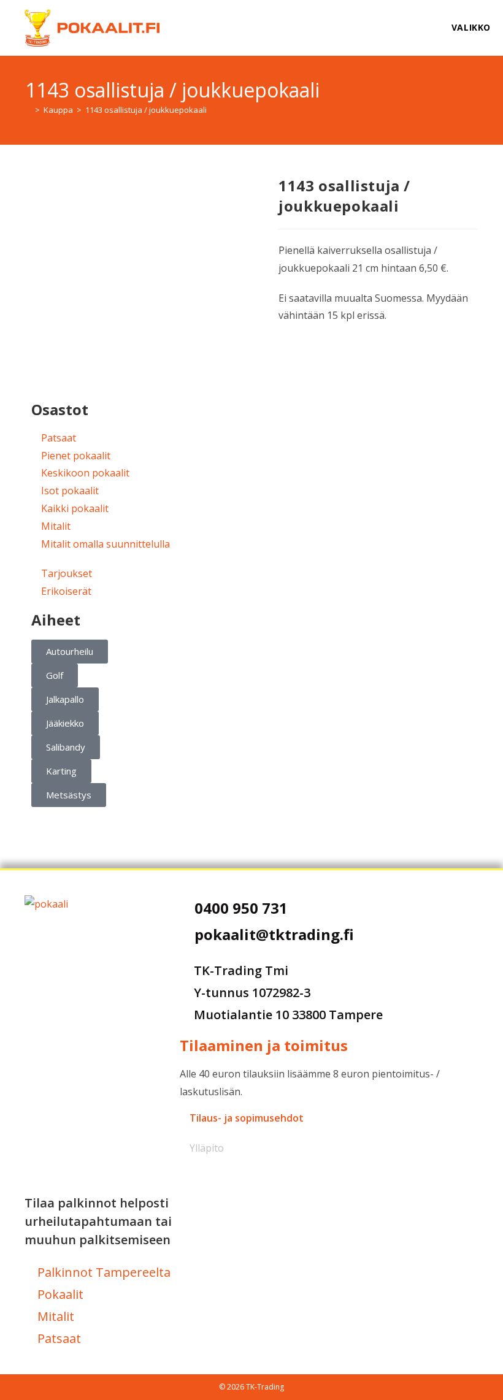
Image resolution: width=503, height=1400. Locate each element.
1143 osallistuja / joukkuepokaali (146, 109)
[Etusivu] (28, 109)
